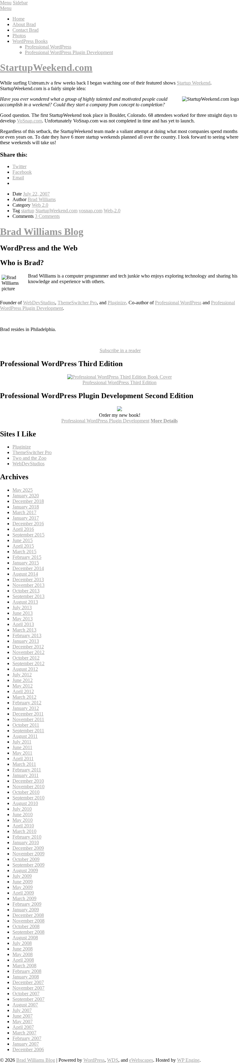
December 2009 (28, 848)
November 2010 (28, 786)
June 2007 (22, 1016)
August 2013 (25, 602)
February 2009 (26, 904)
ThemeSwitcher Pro (77, 302)
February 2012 (26, 702)
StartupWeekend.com (46, 67)
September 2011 (28, 730)
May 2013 (22, 618)
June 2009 (22, 881)
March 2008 (24, 965)
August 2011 (25, 736)
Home (18, 18)
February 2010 (26, 837)
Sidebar (20, 2)
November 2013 (28, 585)
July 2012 (22, 674)
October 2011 (25, 725)
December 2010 (28, 781)
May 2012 (22, 685)
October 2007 (26, 993)
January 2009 (25, 909)
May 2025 (22, 490)
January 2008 (25, 976)
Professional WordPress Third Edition (119, 382)
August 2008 (25, 937)
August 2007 (25, 1004)
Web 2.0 (40, 205)
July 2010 (22, 809)
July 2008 (22, 943)
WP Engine (188, 1060)
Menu (6, 2)
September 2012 (28, 663)
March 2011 (24, 764)
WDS (112, 1060)
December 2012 (28, 646)
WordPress (94, 1060)
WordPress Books (30, 41)
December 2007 (28, 982)
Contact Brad (25, 30)
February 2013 (26, 635)
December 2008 (28, 915)
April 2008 (23, 960)
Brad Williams (42, 199)
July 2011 (21, 741)
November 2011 (28, 719)
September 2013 (28, 596)
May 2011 (22, 753)
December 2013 (28, 579)
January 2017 (25, 518)
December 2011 (28, 713)
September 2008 (28, 932)
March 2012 (24, 697)
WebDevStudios (39, 302)
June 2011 (22, 747)
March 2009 (24, 898)
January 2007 (25, 1044)
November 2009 (28, 853)
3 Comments (47, 216)
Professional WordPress (48, 46)
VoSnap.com (29, 120)
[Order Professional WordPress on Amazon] (119, 377)
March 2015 (24, 551)
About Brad (24, 24)
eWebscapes (141, 1060)
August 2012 (25, 669)
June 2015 (22, 540)
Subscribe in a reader (120, 350)
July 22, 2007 (36, 193)
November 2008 (28, 920)
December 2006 (28, 1049)
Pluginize (117, 302)
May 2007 (22, 1021)
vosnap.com (90, 210)
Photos (19, 35)
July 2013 (22, 607)
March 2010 (24, 831)
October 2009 (26, 859)
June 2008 (22, 948)
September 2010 (28, 797)
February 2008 (26, 971)
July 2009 (22, 876)
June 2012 (22, 680)
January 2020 (25, 495)
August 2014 (25, 574)
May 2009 (22, 887)
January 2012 (25, 708)
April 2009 (23, 892)
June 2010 (22, 814)
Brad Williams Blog (41, 231)
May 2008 (22, 954)
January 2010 (25, 842)
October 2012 (26, 657)
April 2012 (23, 691)
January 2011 (25, 775)
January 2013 (25, 641)
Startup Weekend (193, 82)
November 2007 (28, 988)
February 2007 (26, 1038)
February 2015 (26, 557)
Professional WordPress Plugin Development (69, 52)
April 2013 (23, 624)
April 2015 (23, 546)
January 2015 (25, 562)
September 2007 (28, 999)
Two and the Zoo (29, 458)
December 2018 (28, 501)
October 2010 (26, 792)
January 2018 (25, 506)
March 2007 (24, 1032)
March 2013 (24, 630)
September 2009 (28, 864)
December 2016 (28, 523)
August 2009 (25, 870)
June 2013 (22, 613)
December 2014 (28, 568)
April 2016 (23, 529)
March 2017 (24, 512)
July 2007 (22, 1010)
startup (27, 210)
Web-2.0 (112, 210)
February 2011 (26, 769)
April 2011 (23, 758)
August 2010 (25, 803)
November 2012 (28, 652)
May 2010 (22, 820)
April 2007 (23, 1027)
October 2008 (26, 926)
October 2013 (26, 590)
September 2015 (28, 534)
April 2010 (23, 825)
